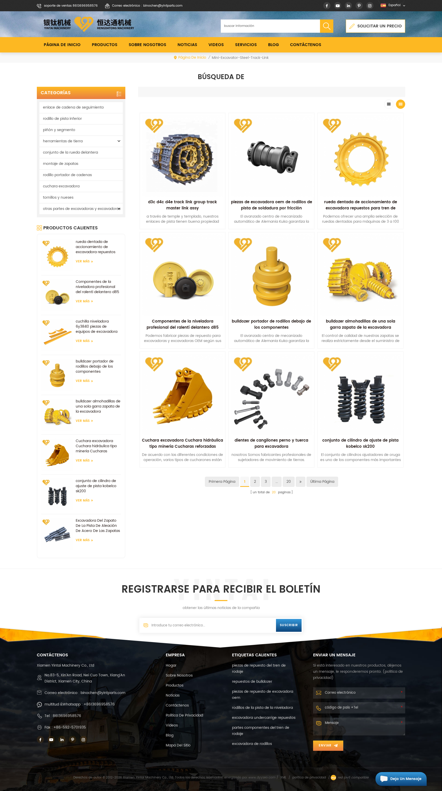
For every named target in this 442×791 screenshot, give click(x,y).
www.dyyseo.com (262, 777)
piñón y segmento (59, 130)
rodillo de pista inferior (62, 119)
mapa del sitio (178, 745)
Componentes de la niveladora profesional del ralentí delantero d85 (97, 287)
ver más (83, 261)
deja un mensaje (406, 779)
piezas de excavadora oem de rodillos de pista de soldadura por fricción (271, 205)
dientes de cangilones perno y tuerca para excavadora (271, 443)
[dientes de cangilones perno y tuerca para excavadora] (271, 394)
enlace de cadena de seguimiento (73, 107)
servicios (246, 44)
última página (322, 482)
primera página (222, 482)
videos (216, 44)
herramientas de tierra (63, 141)
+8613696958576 (99, 704)
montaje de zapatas (60, 164)
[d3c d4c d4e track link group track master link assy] (182, 156)
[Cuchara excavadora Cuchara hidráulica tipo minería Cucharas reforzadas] (57, 455)
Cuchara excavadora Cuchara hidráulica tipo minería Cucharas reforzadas (96, 446)
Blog (273, 44)
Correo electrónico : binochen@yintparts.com (147, 5)
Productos (104, 44)
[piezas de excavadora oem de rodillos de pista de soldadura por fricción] (271, 156)
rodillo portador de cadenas (67, 175)
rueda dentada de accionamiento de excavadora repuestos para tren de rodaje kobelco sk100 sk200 (95, 247)
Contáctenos (305, 44)
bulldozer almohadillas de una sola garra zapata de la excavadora (98, 406)
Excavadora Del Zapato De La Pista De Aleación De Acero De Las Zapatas (98, 525)
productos (174, 685)
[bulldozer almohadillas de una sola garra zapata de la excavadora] (57, 415)
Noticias (187, 44)
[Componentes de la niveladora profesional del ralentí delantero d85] (57, 295)
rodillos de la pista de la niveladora (262, 708)
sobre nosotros (147, 44)
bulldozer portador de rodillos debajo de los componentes (95, 366)
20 (288, 482)
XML (283, 777)
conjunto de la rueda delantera (70, 152)
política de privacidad (184, 715)
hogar (171, 665)
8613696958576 (67, 716)
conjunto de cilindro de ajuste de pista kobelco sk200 (96, 486)
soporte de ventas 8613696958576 (71, 5)
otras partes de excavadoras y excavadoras (81, 209)
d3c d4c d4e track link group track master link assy (182, 205)
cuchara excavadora (61, 186)
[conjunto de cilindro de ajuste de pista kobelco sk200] (57, 494)
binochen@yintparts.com (103, 693)
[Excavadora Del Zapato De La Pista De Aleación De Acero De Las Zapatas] (57, 534)
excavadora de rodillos (252, 744)
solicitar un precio (379, 26)
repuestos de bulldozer (252, 682)
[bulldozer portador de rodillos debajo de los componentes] (57, 375)
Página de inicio (62, 44)
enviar (325, 745)
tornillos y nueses (58, 197)
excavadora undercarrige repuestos (263, 718)
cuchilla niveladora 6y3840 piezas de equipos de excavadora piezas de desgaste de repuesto (96, 326)
